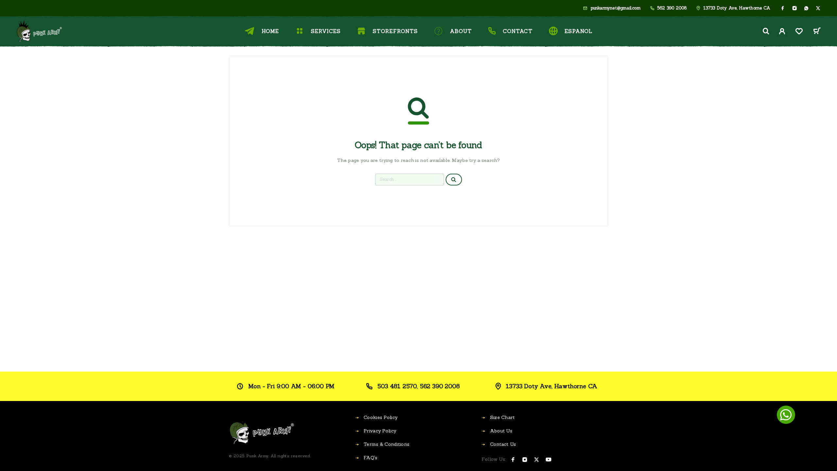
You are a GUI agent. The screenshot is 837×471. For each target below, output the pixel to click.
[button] (786, 415)
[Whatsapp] (806, 8)
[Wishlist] (799, 32)
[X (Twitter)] (818, 8)
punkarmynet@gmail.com (615, 8)
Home (270, 31)
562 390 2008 (672, 8)
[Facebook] (783, 8)
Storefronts (395, 31)
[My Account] (782, 31)
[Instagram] (794, 8)
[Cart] (817, 32)
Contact (517, 31)
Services (325, 31)
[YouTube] (549, 459)
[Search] (766, 31)
